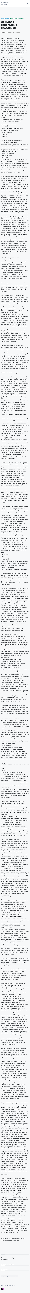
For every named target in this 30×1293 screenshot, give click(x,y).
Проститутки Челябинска (9, 1276)
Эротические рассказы (5, 3)
